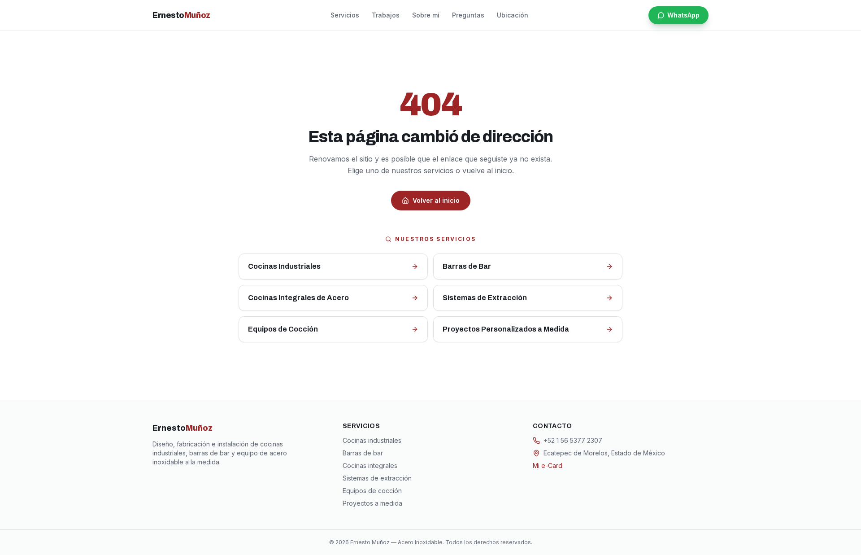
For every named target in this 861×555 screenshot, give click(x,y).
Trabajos (386, 15)
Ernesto (181, 15)
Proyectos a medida (372, 503)
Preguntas (468, 15)
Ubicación (512, 15)
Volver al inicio (436, 200)
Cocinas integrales (370, 465)
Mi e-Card (547, 465)
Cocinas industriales (372, 440)
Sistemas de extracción (377, 478)
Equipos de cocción (372, 490)
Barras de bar (363, 453)
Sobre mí (425, 15)
